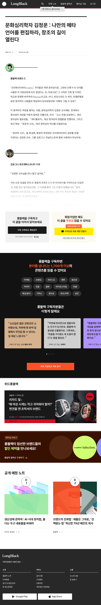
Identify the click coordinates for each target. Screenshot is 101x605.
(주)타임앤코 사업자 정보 (12, 562)
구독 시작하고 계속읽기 (27, 230)
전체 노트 (52, 4)
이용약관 (39, 583)
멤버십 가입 (81, 4)
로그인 (93, 4)
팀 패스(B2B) (8, 587)
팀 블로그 (73, 580)
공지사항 (39, 576)
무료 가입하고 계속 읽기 (50, 366)
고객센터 (39, 580)
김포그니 (8, 52)
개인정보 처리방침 (42, 587)
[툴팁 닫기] (62, 9)
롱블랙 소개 (7, 576)
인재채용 (6, 580)
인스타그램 (74, 576)
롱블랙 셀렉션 (66, 4)
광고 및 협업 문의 (9, 583)
